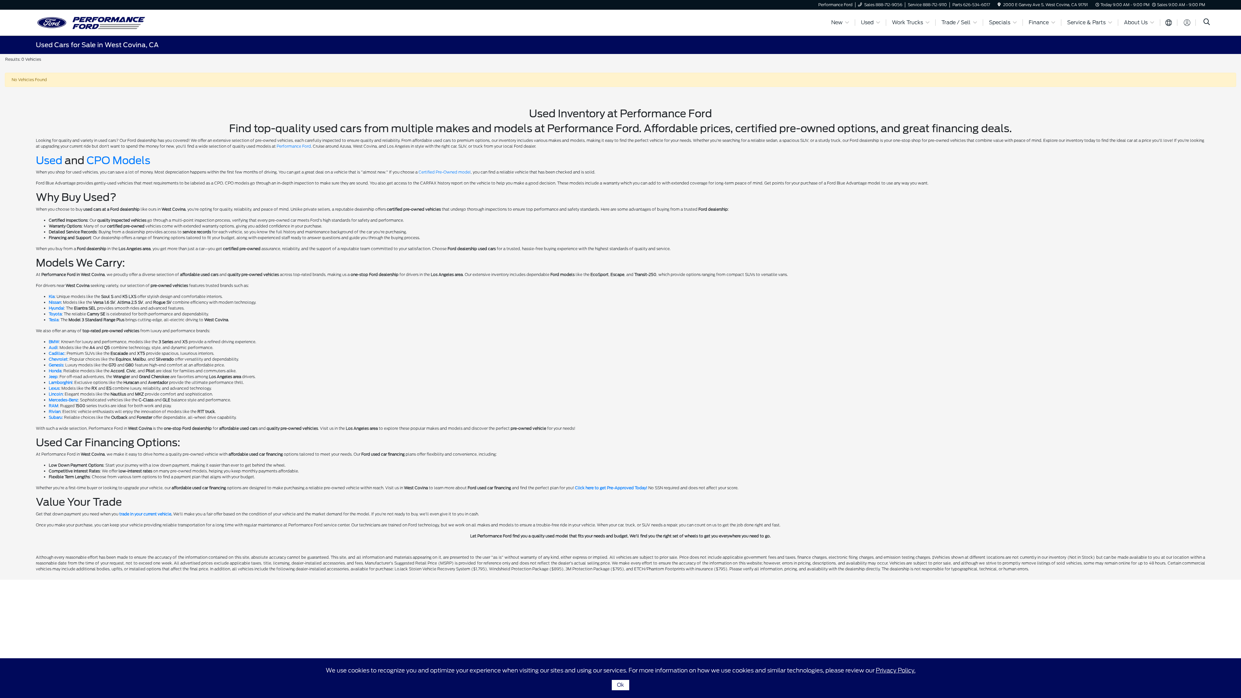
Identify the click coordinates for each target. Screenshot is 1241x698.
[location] (999, 4)
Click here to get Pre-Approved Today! (611, 487)
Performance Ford (294, 146)
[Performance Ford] (91, 22)
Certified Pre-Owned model (445, 172)
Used (49, 160)
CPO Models (118, 160)
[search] (1207, 22)
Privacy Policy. (896, 670)
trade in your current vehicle (145, 514)
